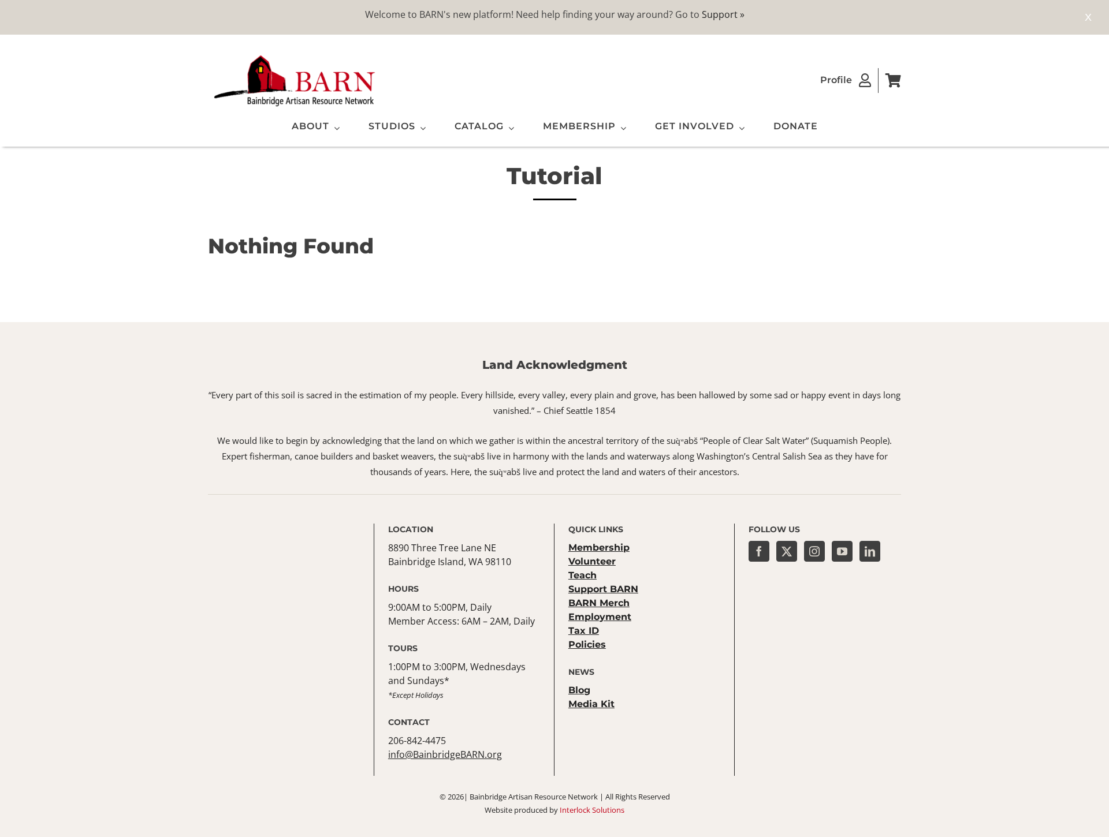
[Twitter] (786, 551)
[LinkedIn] (869, 551)
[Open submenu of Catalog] (509, 128)
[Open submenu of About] (334, 128)
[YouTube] (842, 551)
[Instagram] (814, 551)
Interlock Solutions (592, 810)
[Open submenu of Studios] (420, 128)
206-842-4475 (417, 740)
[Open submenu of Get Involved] (739, 128)
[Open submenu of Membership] (621, 128)
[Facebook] (759, 551)
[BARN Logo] (294, 57)
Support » (723, 14)
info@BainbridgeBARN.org (445, 754)
